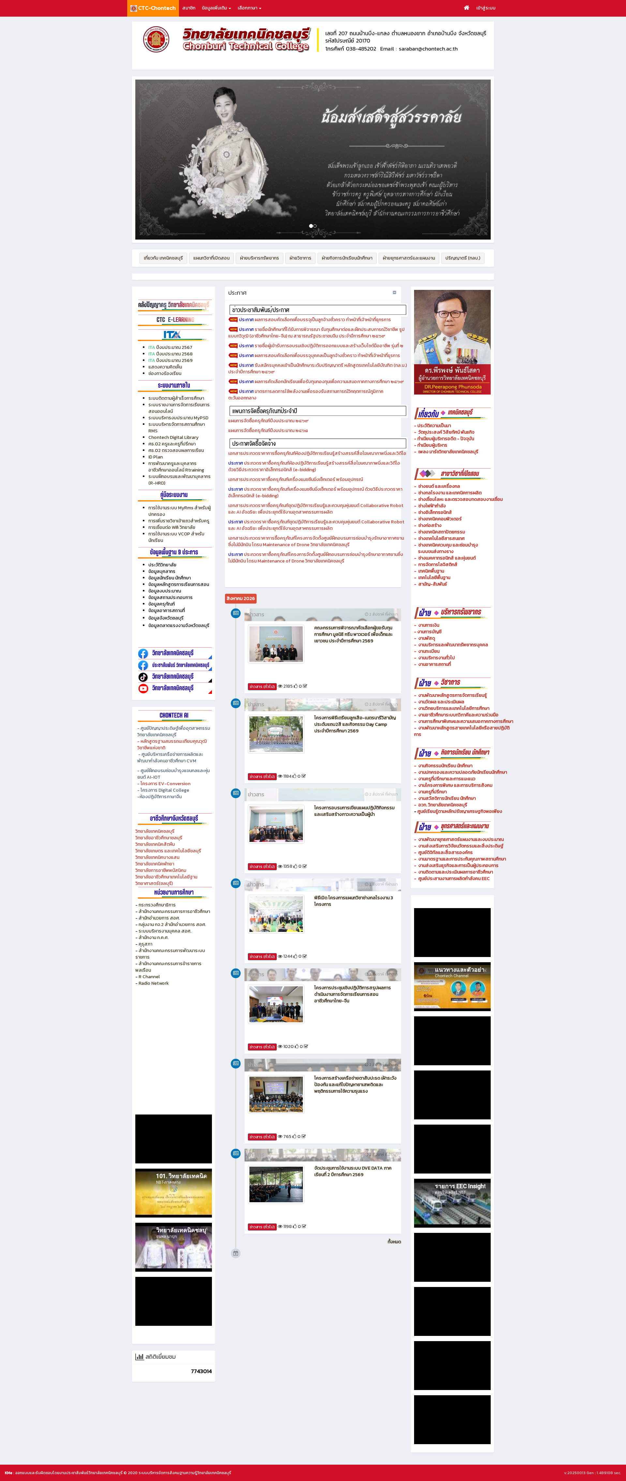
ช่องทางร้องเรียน (164, 373)
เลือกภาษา (248, 8)
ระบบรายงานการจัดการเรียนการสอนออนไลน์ (179, 408)
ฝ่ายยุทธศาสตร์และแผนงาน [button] (409, 258)
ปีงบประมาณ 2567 (174, 347)
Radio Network (154, 983)
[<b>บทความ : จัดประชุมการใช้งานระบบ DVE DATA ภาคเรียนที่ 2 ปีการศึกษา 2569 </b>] (276, 1184)
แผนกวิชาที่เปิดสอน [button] (211, 258)
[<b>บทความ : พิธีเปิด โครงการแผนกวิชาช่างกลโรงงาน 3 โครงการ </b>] (276, 914)
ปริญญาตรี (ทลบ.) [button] (462, 258)
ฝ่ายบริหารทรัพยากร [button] (259, 258)
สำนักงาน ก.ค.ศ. (154, 937)
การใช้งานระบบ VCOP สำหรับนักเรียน (176, 537)
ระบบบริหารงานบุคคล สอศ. (165, 931)
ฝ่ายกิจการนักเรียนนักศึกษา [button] (347, 258)
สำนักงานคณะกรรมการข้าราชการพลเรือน (168, 967)
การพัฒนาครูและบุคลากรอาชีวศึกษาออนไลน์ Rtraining (176, 466)
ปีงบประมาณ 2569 (174, 360)
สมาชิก (188, 8)
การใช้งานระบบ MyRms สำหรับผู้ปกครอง (179, 511)
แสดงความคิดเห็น (165, 367)
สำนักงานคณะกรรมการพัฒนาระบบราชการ (170, 954)
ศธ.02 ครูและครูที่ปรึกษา (172, 444)
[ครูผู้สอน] (173, 305)
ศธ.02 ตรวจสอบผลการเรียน (176, 450)
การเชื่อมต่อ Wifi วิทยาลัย (171, 527)
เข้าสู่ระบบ (486, 8)
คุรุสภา (145, 944)
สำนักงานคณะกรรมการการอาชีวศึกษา (174, 911)
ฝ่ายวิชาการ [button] (300, 258)
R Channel (149, 976)
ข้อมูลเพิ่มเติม (215, 8)
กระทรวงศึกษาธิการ (157, 905)
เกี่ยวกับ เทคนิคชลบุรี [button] (163, 258)
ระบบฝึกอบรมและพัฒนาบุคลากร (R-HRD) (179, 479)
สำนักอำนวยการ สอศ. (159, 918)
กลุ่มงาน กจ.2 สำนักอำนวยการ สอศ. (172, 924)
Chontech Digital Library (173, 437)
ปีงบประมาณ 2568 (174, 354)
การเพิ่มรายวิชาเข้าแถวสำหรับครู (178, 520)
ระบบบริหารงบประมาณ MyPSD (178, 417)
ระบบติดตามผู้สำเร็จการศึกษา (176, 398)
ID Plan (155, 457)
